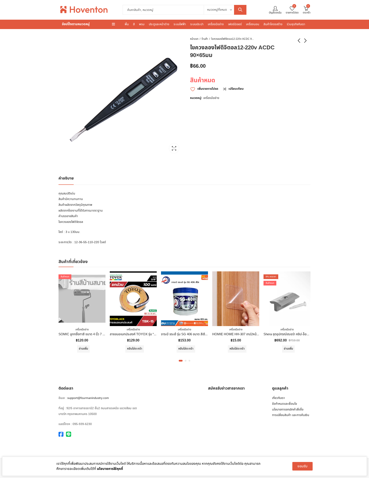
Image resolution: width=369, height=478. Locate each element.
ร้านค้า (205, 39)
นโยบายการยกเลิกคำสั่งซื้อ (287, 409)
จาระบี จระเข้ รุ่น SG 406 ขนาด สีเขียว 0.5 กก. (190, 334)
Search (240, 10)
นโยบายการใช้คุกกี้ (110, 468)
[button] (181, 361)
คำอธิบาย (66, 178)
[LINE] (68, 434)
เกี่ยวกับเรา (278, 398)
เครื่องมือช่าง (211, 98)
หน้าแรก (194, 39)
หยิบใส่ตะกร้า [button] (134, 349)
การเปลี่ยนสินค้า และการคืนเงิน (290, 415)
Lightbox (174, 148)
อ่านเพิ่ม (83, 349)
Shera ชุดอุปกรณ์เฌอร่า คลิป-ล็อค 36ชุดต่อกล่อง (296, 334)
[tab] (66, 178)
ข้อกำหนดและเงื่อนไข (284, 404)
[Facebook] (61, 434)
